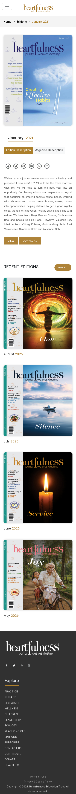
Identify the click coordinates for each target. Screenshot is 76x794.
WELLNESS (12, 708)
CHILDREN (11, 714)
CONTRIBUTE (13, 753)
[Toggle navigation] (7, 6)
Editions (23, 21)
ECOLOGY (11, 725)
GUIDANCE (11, 697)
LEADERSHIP (13, 719)
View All (63, 267)
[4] (29, 666)
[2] (14, 666)
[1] (6, 666)
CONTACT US (13, 748)
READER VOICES (15, 731)
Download (30, 240)
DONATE (10, 759)
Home (9, 21)
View (11, 240)
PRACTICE (11, 691)
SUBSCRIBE (12, 742)
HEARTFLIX (12, 765)
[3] (22, 666)
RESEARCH (12, 702)
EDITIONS (11, 736)
